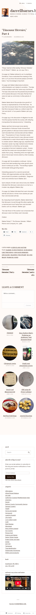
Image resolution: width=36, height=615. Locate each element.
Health (7, 508)
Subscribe (10, 477)
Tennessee (8, 546)
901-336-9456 (9, 566)
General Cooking (10, 506)
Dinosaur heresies (21, 252)
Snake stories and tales (12, 539)
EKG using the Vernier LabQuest (26, 391)
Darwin (7, 502)
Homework (8, 513)
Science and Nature (18, 247)
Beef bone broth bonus (9, 416)
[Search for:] (30, 3)
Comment (28, 305)
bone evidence (17, 250)
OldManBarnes (7, 36)
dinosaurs (6, 255)
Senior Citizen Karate (11, 537)
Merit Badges (9, 524)
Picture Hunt (9, 533)
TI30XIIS (10, 333)
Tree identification (10, 548)
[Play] (7, 588)
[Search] (26, 3)
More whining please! (11, 528)
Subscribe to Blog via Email (12, 460)
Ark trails (8, 495)
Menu (23, 3)
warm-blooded (12, 257)
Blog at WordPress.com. (18, 604)
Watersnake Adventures (12, 550)
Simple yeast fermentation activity (26, 365)
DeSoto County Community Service (16, 504)
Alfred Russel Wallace (12, 493)
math (7, 522)
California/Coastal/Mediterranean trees (17, 497)
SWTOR (7, 544)
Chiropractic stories (10, 363)
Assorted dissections (26, 416)
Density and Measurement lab (10, 391)
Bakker (8, 250)
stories (7, 542)
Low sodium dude (10, 520)
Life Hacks (8, 517)
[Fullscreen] (28, 588)
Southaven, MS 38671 (12, 564)
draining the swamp (18, 255)
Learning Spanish (10, 515)
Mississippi (8, 526)
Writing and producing (12, 553)
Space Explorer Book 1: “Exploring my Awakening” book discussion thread (26, 336)
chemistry (8, 500)
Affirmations (9, 491)
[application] (18, 583)
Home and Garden (11, 511)
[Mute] (26, 588)
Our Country (9, 531)
